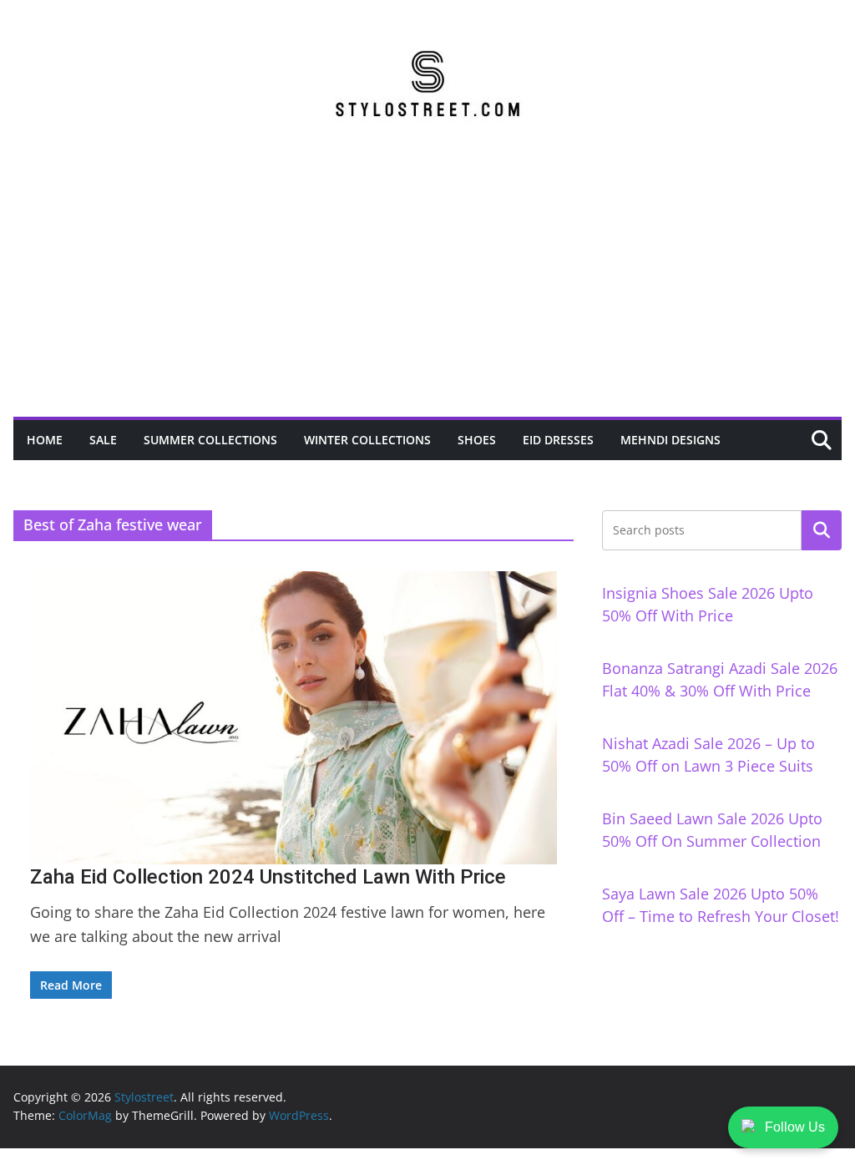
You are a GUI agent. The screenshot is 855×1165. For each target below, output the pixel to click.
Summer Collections (210, 440)
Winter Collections (367, 440)
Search (822, 530)
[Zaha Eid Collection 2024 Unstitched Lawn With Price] (293, 717)
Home (45, 440)
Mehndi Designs (670, 440)
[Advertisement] (427, 291)
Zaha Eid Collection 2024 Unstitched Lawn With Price (268, 877)
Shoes (477, 440)
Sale (103, 440)
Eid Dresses (558, 440)
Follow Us (795, 1127)
